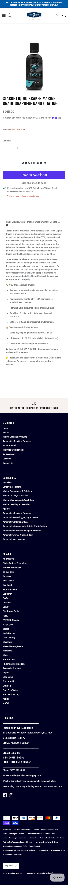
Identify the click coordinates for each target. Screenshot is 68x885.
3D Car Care (8, 572)
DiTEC (6, 607)
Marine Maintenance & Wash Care (18, 500)
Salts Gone (8, 677)
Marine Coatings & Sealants (15, 495)
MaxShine (7, 642)
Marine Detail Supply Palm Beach (22, 873)
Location (7, 459)
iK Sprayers (8, 624)
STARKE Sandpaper (12, 567)
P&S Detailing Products (14, 664)
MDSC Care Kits (10, 445)
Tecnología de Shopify (45, 873)
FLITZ (5, 616)
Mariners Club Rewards (13, 450)
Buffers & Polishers (12, 487)
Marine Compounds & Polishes (17, 491)
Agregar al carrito (34, 163)
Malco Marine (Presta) (13, 646)
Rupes (6, 672)
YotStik (6, 703)
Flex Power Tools (11, 611)
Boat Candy (8, 581)
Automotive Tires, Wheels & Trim (18, 535)
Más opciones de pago (34, 183)
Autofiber (7, 576)
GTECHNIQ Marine (11, 620)
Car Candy (7, 594)
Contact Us (8, 463)
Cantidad (7, 141)
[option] (34, 60)
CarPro (6, 598)
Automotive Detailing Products (17, 441)
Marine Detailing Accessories (16, 504)
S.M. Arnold (8, 681)
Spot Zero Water (10, 690)
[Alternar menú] (4, 15)
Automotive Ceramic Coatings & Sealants (22, 530)
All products (8, 559)
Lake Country (9, 638)
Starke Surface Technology (15, 563)
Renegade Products (12, 668)
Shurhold (7, 686)
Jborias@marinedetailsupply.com (25, 775)
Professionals (9, 454)
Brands (6, 432)
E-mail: (6, 775)
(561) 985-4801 (17, 770)
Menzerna (7, 651)
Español (9, 865)
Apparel (6, 509)
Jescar (6, 629)
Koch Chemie (9, 633)
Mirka (5, 655)
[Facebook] (5, 795)
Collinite (6, 602)
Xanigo (6, 699)
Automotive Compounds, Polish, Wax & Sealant (25, 526)
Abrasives (7, 482)
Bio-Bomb (7, 585)
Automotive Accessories (14, 539)
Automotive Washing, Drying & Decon (20, 517)
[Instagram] (11, 795)
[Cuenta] (56, 15)
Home (5, 428)
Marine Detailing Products (15, 437)
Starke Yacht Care (17, 129)
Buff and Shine (10, 589)
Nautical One (8, 659)
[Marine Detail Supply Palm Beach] (34, 15)
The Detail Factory (11, 694)
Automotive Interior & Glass (15, 522)
